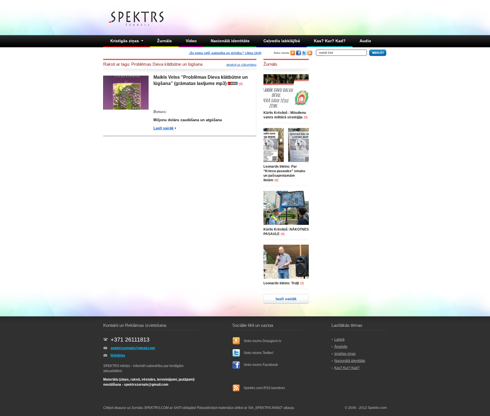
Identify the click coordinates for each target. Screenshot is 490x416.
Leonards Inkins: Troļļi (281, 283)
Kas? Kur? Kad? (330, 41)
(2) (302, 283)
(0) (241, 84)
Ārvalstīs (340, 347)
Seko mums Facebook (261, 365)
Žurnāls (164, 41)
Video (191, 41)
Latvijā (339, 340)
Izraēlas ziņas (345, 354)
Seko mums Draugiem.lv (262, 341)
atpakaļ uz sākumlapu (241, 64)
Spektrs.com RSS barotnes (264, 388)
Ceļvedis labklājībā (281, 41)
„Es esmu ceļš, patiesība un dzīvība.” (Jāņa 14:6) (225, 53)
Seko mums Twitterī (258, 353)
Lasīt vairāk (163, 128)
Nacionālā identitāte (230, 41)
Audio (365, 41)
